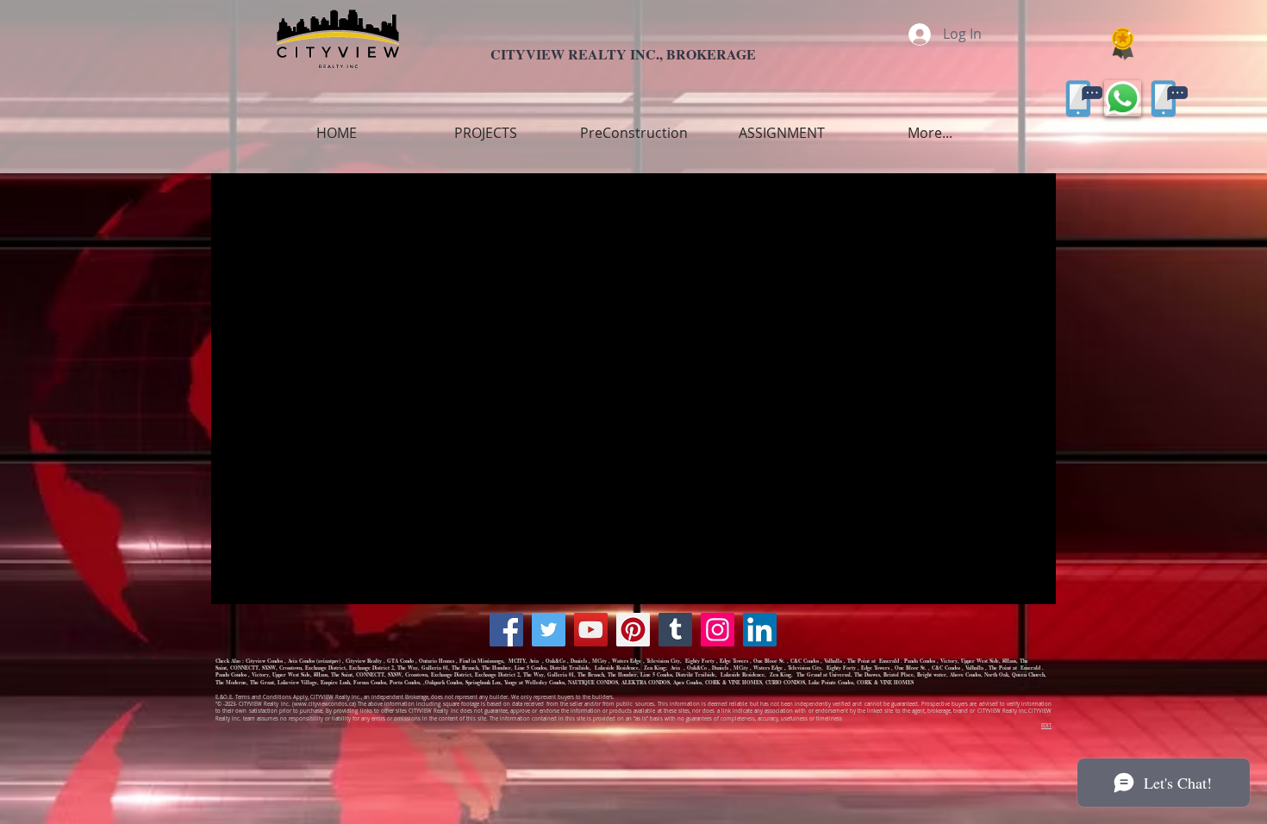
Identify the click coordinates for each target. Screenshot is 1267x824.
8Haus (1009, 661)
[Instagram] (717, 629)
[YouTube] (591, 629)
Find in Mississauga (481, 661)
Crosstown (290, 667)
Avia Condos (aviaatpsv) (314, 661)
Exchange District (325, 667)
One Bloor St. (769, 661)
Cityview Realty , (366, 661)
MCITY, (519, 661)
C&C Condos (804, 661)
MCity (599, 661)
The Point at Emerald (873, 661)
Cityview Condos (264, 661)
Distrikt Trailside (569, 667)
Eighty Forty (700, 661)
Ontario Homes (436, 661)
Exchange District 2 (371, 667)
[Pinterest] (633, 629)
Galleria (430, 667)
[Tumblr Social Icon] (675, 629)
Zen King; (656, 667)
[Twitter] (548, 629)
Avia (534, 661)
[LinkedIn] (760, 629)
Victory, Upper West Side (969, 661)
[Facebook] (506, 629)
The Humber (496, 667)
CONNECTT (244, 667)
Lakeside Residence (616, 667)
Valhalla (833, 661)
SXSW (269, 667)
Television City (663, 661)
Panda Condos (919, 661)
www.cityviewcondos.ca (324, 704)
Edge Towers (734, 661)
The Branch (465, 667)
